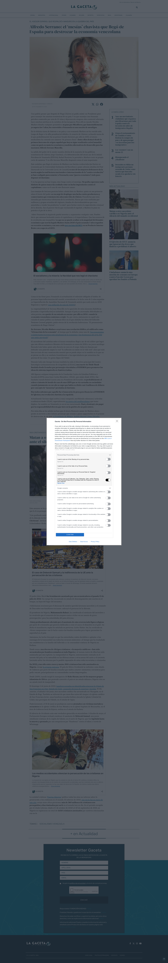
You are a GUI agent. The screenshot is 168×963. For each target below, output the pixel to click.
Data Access (84, 541)
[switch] (108, 459)
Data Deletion (73, 541)
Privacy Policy (95, 541)
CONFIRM (70, 534)
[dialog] (84, 481)
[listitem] (84, 455)
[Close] (117, 421)
